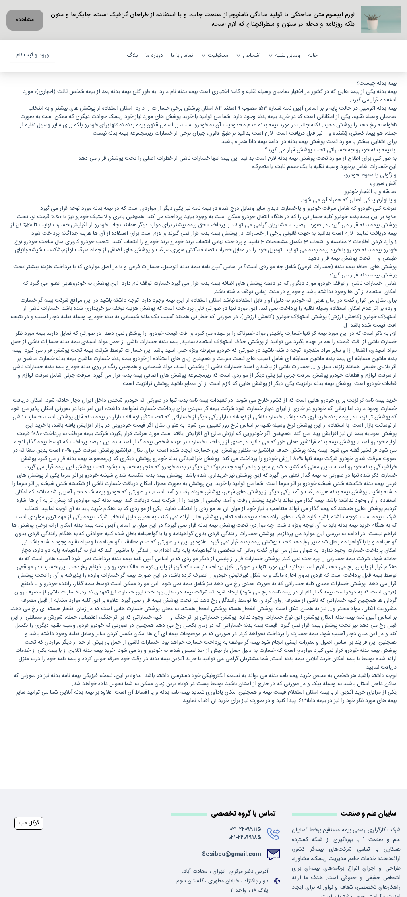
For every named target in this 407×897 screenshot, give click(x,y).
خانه (313, 56)
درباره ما (154, 56)
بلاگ (132, 56)
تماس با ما (182, 56)
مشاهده (25, 20)
